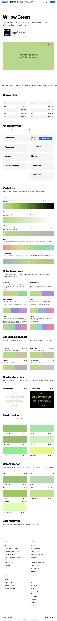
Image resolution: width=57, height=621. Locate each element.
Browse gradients (35, 548)
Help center (34, 596)
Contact (33, 605)
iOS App (7, 579)
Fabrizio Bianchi (12, 617)
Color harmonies (26, 85)
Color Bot (7, 565)
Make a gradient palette (37, 554)
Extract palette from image (12, 551)
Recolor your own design (37, 562)
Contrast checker (47, 85)
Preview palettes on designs (12, 557)
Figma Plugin (8, 582)
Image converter (35, 560)
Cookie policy (34, 591)
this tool (5, 382)
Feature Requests (35, 608)
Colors (5, 11)
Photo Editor (34, 557)
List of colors (34, 546)
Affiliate (33, 602)
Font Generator (35, 571)
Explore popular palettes (11, 548)
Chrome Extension (10, 588)
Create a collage (35, 565)
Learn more (13, 276)
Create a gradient (35, 551)
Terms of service (35, 585)
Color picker (8, 560)
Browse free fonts (35, 568)
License (33, 582)
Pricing (32, 579)
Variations (17, 85)
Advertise (33, 599)
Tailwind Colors (9, 562)
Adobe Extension (9, 585)
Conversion (5, 85)
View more (34, 524)
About (11, 85)
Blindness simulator (36, 85)
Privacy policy (34, 588)
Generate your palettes (11, 546)
